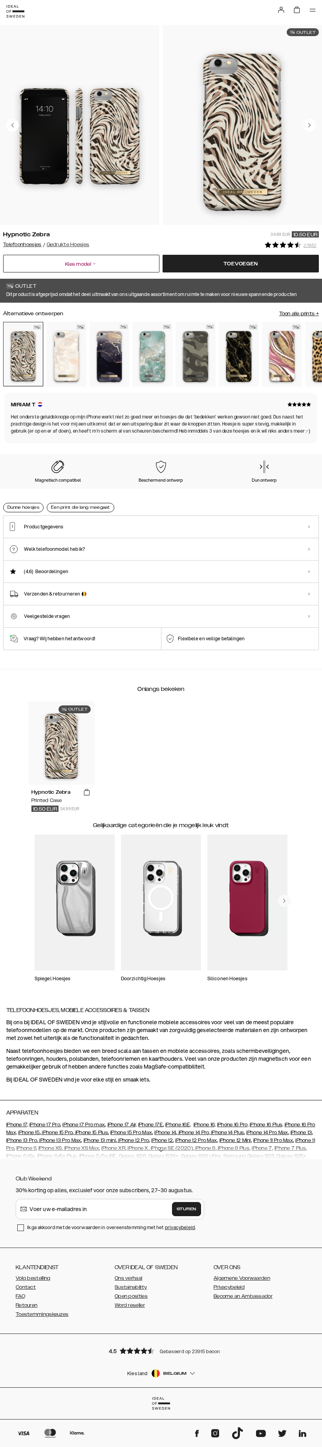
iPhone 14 (165, 1132)
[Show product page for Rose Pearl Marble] (66, 354)
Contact (26, 1287)
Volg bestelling (33, 1278)
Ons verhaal (128, 1278)
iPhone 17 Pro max (83, 1124)
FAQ (20, 1296)
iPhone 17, (17, 1124)
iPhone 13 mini (100, 1140)
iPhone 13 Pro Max (59, 1140)
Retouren (26, 1305)
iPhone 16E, (178, 1124)
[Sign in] (281, 10)
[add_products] (87, 793)
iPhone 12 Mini (235, 1140)
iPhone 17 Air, (122, 1124)
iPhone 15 (29, 1132)
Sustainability (131, 1287)
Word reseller (130, 1305)
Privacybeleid (229, 1287)
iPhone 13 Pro (21, 1140)
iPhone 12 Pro (133, 1140)
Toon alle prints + (299, 313)
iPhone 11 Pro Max (273, 1140)
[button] (161, 1350)
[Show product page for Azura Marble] (152, 354)
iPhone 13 (301, 1132)
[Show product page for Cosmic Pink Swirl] (282, 354)
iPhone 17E (150, 1124)
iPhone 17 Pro (44, 1124)
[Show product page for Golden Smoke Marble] (239, 354)
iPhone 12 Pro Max (196, 1140)
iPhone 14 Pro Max (267, 1132)
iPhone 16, (205, 1124)
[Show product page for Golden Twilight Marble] (110, 354)
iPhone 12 (162, 1140)
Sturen (186, 1209)
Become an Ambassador (243, 1296)
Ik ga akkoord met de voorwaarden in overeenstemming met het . (111, 1227)
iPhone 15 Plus (91, 1132)
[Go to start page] (15, 11)
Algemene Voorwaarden (242, 1278)
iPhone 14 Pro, (193, 1132)
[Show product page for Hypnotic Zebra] (23, 354)
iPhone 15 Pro (57, 1132)
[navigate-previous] (284, 901)
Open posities (131, 1296)
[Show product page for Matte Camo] (196, 354)
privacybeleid (180, 1227)
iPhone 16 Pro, (233, 1124)
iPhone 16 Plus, (267, 1124)
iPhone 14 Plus (227, 1132)
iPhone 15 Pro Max (131, 1132)
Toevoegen (240, 264)
